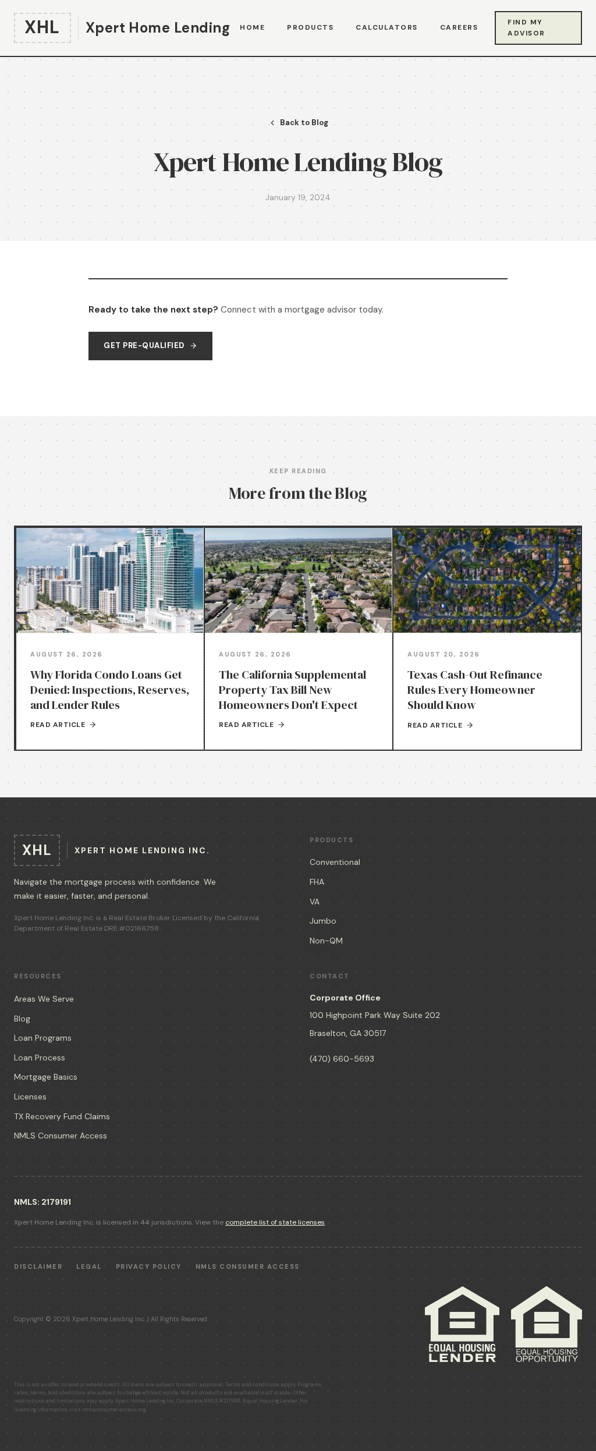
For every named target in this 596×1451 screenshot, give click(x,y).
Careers (459, 27)
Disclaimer (38, 1266)
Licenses (30, 1096)
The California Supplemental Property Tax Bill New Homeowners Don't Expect (292, 689)
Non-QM (326, 940)
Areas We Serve (44, 999)
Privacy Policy (149, 1266)
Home (252, 27)
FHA (317, 882)
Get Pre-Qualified (144, 345)
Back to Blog (304, 122)
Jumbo (323, 921)
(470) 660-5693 (342, 1058)
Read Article (57, 724)
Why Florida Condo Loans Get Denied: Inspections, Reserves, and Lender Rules (109, 689)
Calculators (387, 27)
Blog (22, 1018)
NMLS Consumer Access (60, 1135)
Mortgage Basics (45, 1077)
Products (310, 27)
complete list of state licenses (275, 1222)
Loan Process (39, 1057)
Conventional (335, 862)
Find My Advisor (526, 27)
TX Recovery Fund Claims (62, 1116)
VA (315, 901)
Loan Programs (43, 1038)
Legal (89, 1266)
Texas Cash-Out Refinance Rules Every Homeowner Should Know (474, 689)
